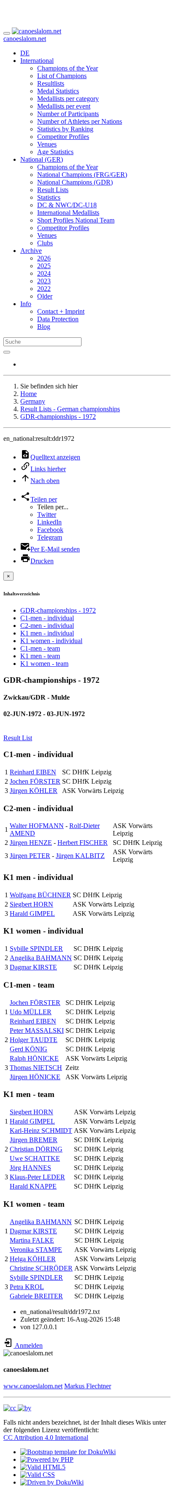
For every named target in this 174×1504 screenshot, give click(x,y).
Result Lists (52, 189)
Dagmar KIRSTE (33, 967)
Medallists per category (68, 98)
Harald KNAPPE (33, 1186)
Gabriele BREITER (36, 1296)
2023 (44, 281)
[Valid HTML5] (42, 1467)
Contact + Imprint (60, 311)
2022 (44, 288)
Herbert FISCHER (82, 842)
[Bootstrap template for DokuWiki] (68, 1451)
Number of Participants (68, 113)
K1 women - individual (51, 640)
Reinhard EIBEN (33, 772)
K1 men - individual (47, 633)
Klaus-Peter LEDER (37, 1177)
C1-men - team (40, 648)
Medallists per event (63, 106)
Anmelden (28, 1345)
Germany (32, 401)
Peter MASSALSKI (37, 1030)
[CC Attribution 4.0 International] (17, 1408)
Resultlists (50, 83)
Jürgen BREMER (33, 1139)
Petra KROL (27, 1286)
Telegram (49, 537)
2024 (44, 273)
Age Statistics (55, 151)
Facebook (50, 529)
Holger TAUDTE (33, 1039)
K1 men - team (40, 656)
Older (44, 296)
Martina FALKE (32, 1240)
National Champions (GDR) (75, 182)
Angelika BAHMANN (41, 957)
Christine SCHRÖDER (41, 1268)
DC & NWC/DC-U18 (67, 205)
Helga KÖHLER (33, 1258)
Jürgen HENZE (31, 842)
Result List (17, 737)
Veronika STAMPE (36, 1249)
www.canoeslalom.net (33, 1386)
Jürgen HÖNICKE (35, 1076)
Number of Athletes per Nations (79, 121)
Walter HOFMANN (37, 825)
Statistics (48, 197)
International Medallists (68, 212)
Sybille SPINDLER (36, 948)
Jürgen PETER (30, 855)
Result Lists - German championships (70, 409)
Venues (47, 144)
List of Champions (62, 75)
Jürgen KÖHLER (33, 790)
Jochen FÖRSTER (35, 781)
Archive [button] (31, 250)
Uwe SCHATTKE (35, 1158)
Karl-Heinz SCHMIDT (41, 1130)
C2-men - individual (47, 625)
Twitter (46, 514)
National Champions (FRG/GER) (82, 174)
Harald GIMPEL (32, 913)
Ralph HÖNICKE (34, 1058)
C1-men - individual (47, 618)
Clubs (45, 243)
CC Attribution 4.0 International (45, 1437)
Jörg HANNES (30, 1167)
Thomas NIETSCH (36, 1067)
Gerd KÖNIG (28, 1049)
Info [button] (25, 303)
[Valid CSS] (37, 1474)
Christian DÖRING (36, 1149)
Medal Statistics (58, 91)
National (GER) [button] (41, 159)
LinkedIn (49, 522)
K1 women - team (44, 663)
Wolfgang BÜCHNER (40, 895)
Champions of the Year (67, 68)
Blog (43, 326)
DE (25, 53)
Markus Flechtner (87, 1386)
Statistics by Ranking (65, 129)
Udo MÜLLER (31, 1011)
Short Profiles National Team (75, 220)
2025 (44, 265)
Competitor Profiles (63, 136)
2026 (44, 258)
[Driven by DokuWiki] (52, 1482)
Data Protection (58, 319)
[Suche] (6, 352)
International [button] (37, 60)
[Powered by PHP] (46, 1459)
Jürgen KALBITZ (80, 855)
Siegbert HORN (31, 904)
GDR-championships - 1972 (58, 416)
